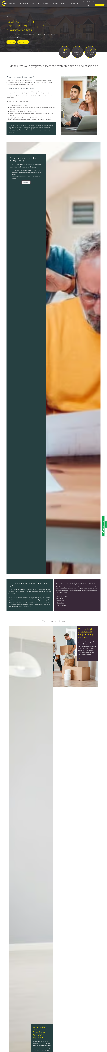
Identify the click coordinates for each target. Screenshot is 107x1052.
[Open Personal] (16, 3)
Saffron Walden (61, 605)
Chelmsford (60, 600)
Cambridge (60, 598)
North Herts (60, 603)
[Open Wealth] (39, 3)
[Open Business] (28, 3)
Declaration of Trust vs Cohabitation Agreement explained (40, 1032)
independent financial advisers (26, 591)
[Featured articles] (79, 658)
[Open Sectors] (49, 3)
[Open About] (67, 3)
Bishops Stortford (62, 596)
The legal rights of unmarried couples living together (86, 633)
